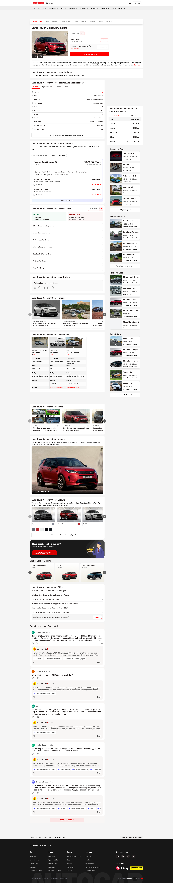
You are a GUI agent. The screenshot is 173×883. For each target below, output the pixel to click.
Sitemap (69, 863)
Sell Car (69, 871)
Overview (36, 86)
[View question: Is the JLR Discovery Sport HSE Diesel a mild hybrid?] (67, 684)
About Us (88, 856)
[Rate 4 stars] (48, 287)
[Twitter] (133, 856)
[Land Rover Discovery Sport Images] (50, 43)
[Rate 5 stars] (52, 287)
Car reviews (34, 863)
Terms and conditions (92, 867)
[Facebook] (128, 856)
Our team (88, 860)
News (62, 8)
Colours (100, 21)
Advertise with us (91, 871)
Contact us (70, 867)
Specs (76, 21)
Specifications (47, 87)
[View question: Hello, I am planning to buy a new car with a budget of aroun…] (67, 648)
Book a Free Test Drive (89, 54)
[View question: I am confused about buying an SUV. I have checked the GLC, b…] (67, 721)
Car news (33, 867)
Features (83, 8)
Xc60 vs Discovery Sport (57, 387)
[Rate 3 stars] (43, 287)
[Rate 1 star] (35, 287)
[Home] (34, 8)
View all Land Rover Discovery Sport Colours (66, 535)
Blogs (68, 860)
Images (92, 21)
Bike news (51, 867)
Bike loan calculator (54, 871)
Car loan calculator (36, 871)
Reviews (72, 8)
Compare (39, 185)
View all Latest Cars (124, 395)
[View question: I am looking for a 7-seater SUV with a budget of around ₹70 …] (67, 759)
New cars (33, 856)
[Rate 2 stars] (39, 287)
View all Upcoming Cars (124, 210)
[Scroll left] (30, 572)
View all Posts (66, 820)
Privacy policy (89, 863)
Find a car (41, 8)
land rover (47, 837)
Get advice (121, 8)
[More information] (90, 46)
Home (33, 837)
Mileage (54, 21)
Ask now (97, 617)
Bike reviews (52, 863)
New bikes (51, 856)
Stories (114, 8)
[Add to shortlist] (65, 34)
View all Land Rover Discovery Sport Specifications (66, 135)
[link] (116, 156)
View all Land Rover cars (124, 266)
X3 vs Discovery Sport (72, 387)
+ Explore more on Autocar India (40, 845)
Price (47, 21)
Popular (116, 115)
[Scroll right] (104, 572)
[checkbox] (34, 185)
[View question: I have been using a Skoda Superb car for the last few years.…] (67, 797)
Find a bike (52, 8)
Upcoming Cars (35, 860)
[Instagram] (123, 856)
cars (39, 837)
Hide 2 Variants (66, 200)
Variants (83, 21)
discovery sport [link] (60, 837)
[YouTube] (117, 856)
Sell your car (105, 8)
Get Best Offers (96, 185)
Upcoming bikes (53, 860)
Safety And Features (62, 87)
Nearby (133, 115)
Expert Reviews (65, 21)
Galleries (93, 8)
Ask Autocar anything (74, 856)
